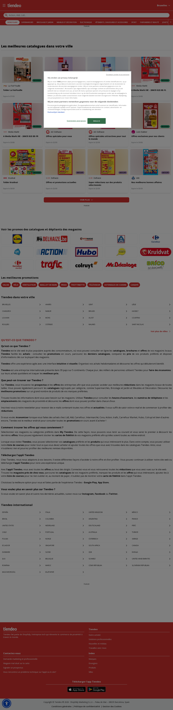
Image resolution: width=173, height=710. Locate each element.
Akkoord (96, 121)
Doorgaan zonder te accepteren (117, 75)
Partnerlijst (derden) (56, 112)
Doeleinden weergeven (76, 121)
